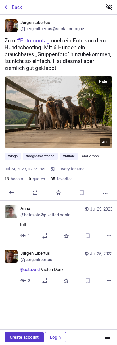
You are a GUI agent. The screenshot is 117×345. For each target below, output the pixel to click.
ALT (105, 142)
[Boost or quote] (35, 192)
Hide (103, 81)
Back (17, 7)
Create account (24, 337)
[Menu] (107, 337)
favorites (61, 179)
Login (55, 337)
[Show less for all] (109, 7)
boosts (14, 179)
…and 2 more (90, 156)
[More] (105, 193)
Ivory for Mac (72, 169)
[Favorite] (58, 192)
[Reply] (11, 192)
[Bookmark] (81, 192)
